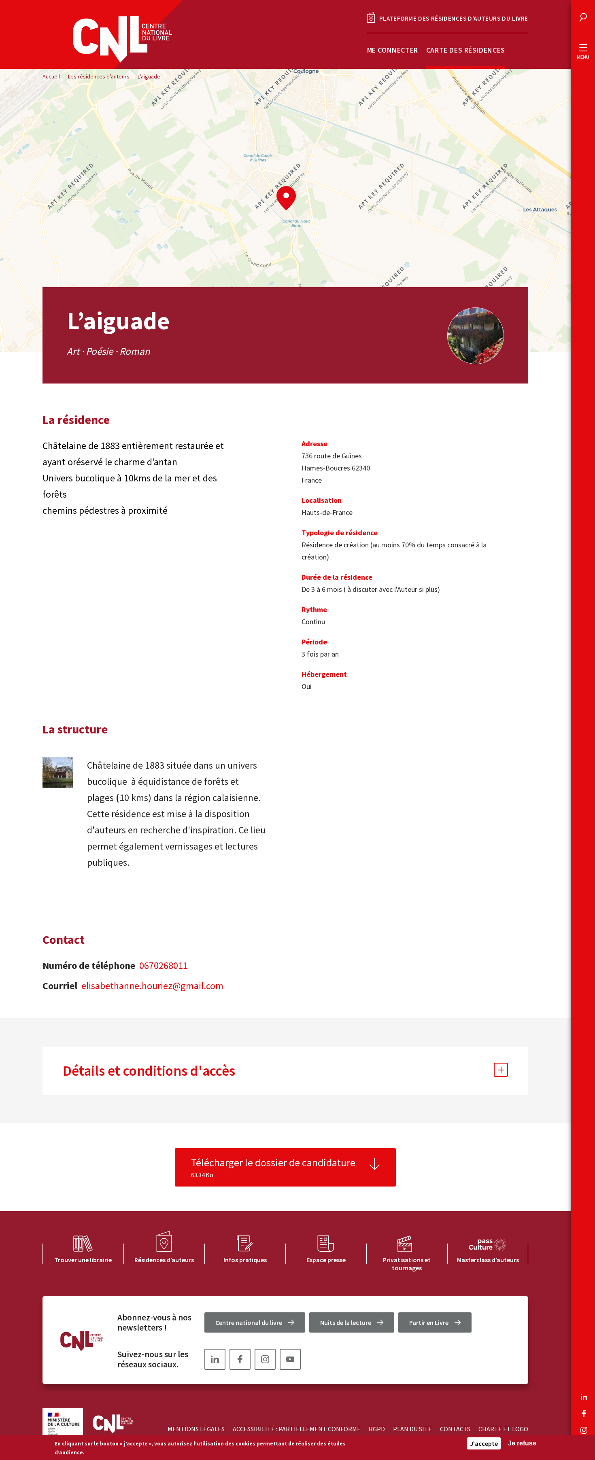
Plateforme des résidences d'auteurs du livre (453, 18)
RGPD (377, 1429)
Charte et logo (503, 1429)
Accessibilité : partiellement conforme (297, 1429)
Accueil (51, 76)
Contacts (455, 1429)
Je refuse (522, 1443)
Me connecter (392, 50)
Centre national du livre (248, 1322)
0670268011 (163, 965)
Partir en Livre (428, 1322)
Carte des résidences (465, 50)
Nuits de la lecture (345, 1322)
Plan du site (412, 1429)
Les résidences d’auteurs (99, 76)
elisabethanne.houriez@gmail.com (152, 985)
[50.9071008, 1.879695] (286, 198)
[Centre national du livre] (122, 39)
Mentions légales (196, 1429)
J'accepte (484, 1443)
